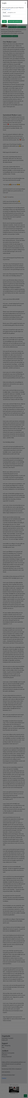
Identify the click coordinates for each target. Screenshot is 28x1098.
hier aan (8, 9)
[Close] (25, 3)
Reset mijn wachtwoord (15, 21)
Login (4, 21)
